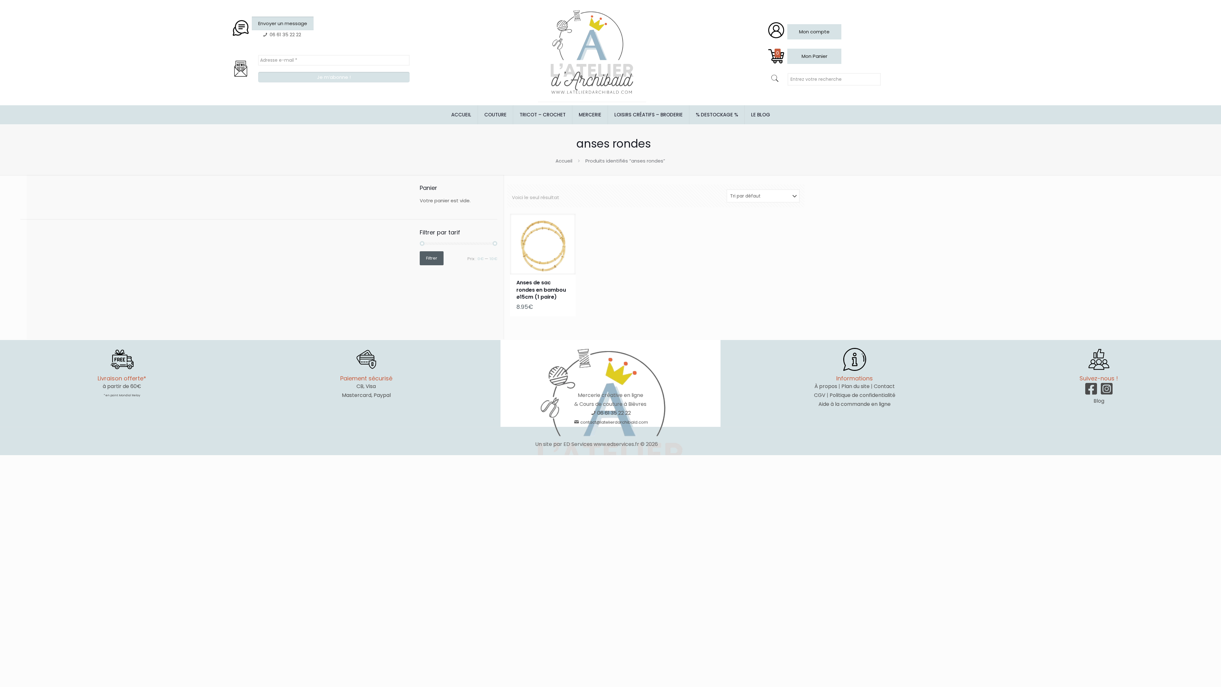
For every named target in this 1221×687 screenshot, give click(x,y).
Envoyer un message (282, 23)
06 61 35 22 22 (614, 413)
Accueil (563, 160)
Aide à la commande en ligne (854, 404)
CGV (819, 395)
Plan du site (855, 386)
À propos (825, 386)
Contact (884, 386)
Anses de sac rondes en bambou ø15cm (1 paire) (541, 290)
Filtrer (431, 258)
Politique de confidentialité (862, 395)
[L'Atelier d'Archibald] (592, 52)
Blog (1098, 401)
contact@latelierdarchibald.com (614, 422)
